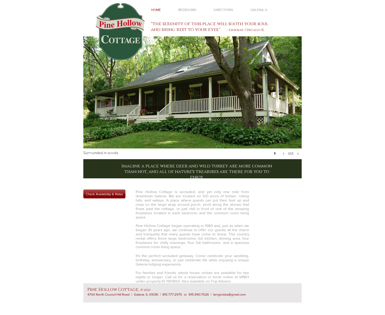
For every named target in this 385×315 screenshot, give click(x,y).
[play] (275, 152)
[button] (192, 100)
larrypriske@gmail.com (229, 294)
